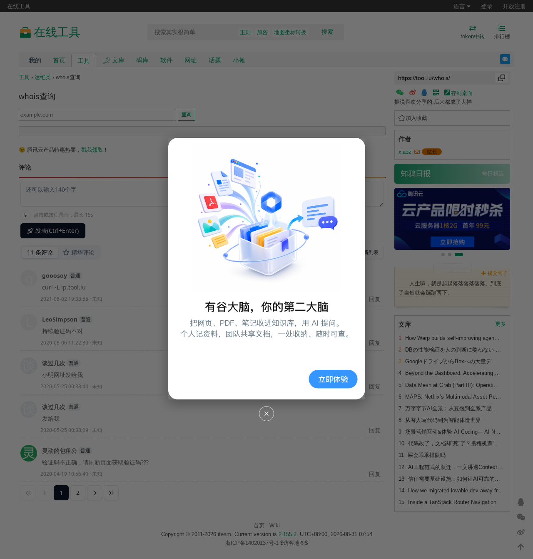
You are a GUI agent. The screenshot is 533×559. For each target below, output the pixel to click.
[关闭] (266, 413)
